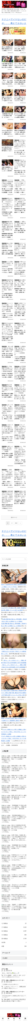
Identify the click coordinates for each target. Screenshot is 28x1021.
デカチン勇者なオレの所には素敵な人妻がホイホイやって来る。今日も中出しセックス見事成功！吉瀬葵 (13, 739)
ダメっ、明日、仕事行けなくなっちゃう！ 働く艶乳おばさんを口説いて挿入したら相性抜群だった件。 (13, 651)
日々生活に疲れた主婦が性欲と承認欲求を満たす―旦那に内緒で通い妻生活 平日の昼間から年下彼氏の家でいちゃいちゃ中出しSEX (13, 693)
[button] (25, 559)
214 (16, 523)
